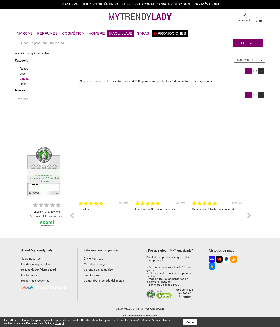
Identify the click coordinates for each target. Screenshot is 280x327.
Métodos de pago (95, 264)
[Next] (261, 71)
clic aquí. (59, 323)
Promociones (170, 33)
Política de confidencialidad (38, 269)
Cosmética (73, 33)
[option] (103, 215)
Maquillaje (120, 33)
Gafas (143, 33)
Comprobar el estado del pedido (104, 280)
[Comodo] (164, 294)
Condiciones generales (35, 264)
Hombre (97, 33)
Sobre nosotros (31, 258)
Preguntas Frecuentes (35, 280)
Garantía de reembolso (98, 269)
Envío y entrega (93, 258)
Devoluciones (92, 275)
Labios (46, 53)
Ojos (23, 73)
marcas (25, 33)
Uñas (23, 84)
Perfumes (47, 33)
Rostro (24, 68)
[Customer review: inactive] (43, 171)
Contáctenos (29, 275)
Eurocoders (151, 315)
